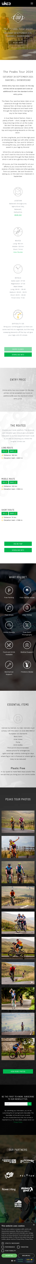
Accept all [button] (9, 1255)
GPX (4, 451)
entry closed (18, 48)
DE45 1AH (18, 215)
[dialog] (18, 1243)
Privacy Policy (18, 1122)
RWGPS (12, 451)
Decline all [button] (26, 1255)
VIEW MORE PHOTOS (18, 1071)
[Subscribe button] (30, 1104)
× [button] (33, 1225)
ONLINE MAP (18, 544)
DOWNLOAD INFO (18, 354)
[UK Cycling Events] (6, 3)
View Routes (18, 252)
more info (18, 43)
